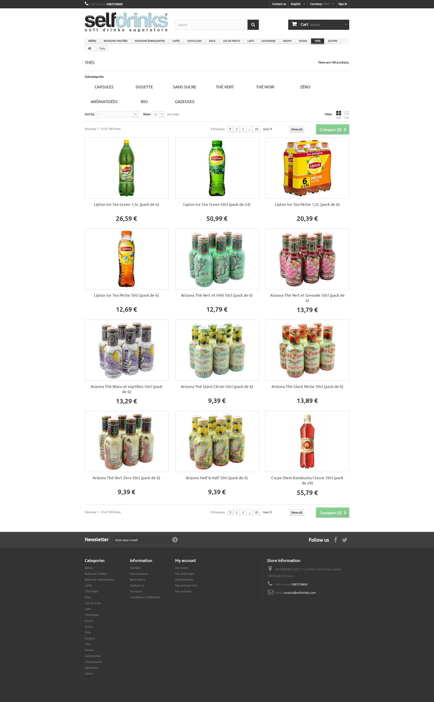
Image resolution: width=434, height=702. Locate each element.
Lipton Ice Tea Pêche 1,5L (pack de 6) (307, 204)
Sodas (303, 40)
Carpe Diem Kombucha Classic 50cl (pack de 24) (307, 480)
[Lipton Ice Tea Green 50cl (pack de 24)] (217, 168)
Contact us (279, 4)
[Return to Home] (89, 48)
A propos (136, 591)
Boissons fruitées (115, 40)
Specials (135, 568)
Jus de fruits (231, 40)
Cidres (89, 673)
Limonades (268, 40)
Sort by (89, 114)
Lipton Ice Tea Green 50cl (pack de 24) (217, 204)
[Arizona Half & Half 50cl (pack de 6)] (217, 441)
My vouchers (183, 591)
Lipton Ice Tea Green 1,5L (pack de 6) (126, 204)
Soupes (332, 40)
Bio (144, 101)
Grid (338, 117)
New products (139, 573)
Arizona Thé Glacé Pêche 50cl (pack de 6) (307, 386)
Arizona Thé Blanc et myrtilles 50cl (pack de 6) (126, 389)
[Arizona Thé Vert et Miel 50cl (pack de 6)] (217, 259)
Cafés (176, 40)
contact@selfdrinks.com (300, 592)
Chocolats (194, 40)
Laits (251, 40)
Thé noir (265, 86)
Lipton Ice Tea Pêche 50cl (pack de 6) (126, 295)
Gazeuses (184, 101)
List (346, 117)
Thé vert (225, 86)
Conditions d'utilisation (145, 597)
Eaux (212, 40)
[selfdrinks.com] (126, 22)
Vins (87, 644)
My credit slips (184, 573)
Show (146, 114)
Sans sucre (184, 86)
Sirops (287, 40)
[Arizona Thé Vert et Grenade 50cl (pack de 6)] (307, 259)
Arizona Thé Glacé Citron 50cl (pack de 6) (217, 386)
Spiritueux (91, 667)
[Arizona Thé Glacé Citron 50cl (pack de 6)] (217, 350)
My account (185, 560)
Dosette (144, 86)
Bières (92, 40)
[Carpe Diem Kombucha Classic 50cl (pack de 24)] (307, 441)
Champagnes (93, 662)
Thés (318, 40)
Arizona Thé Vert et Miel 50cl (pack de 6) (217, 295)
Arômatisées (104, 101)
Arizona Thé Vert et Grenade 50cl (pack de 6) (307, 298)
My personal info (186, 585)
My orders (182, 568)
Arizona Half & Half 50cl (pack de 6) (217, 477)
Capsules (104, 86)
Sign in (342, 4)
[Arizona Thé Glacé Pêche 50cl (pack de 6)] (307, 350)
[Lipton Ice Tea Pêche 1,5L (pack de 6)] (307, 168)
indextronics (93, 656)
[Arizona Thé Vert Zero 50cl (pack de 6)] (126, 441)
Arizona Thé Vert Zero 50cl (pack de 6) (126, 477)
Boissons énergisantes (150, 40)
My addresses (184, 579)
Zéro (305, 86)
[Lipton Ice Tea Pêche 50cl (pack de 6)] (126, 259)
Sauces (89, 650)
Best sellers (137, 579)
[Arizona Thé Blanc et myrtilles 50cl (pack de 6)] (126, 350)
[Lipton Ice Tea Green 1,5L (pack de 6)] (126, 168)
